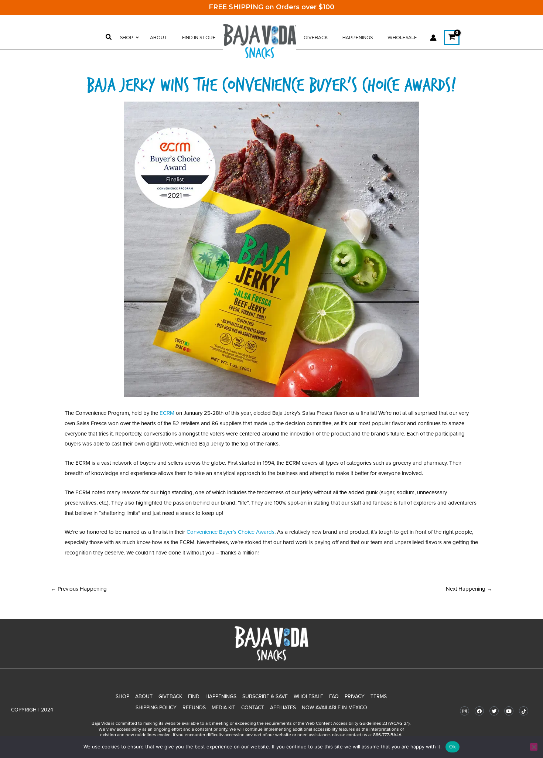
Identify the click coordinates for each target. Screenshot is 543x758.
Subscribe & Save (265, 696)
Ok (452, 747)
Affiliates (283, 707)
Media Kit (223, 707)
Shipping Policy (156, 707)
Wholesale (308, 696)
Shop (122, 696)
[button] (109, 38)
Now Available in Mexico (334, 707)
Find (193, 696)
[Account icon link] (433, 37)
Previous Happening (79, 589)
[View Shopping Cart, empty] (452, 37)
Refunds (194, 707)
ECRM (167, 413)
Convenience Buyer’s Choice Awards (230, 532)
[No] (533, 747)
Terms (378, 696)
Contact (252, 707)
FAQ (334, 696)
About (144, 696)
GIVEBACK (170, 696)
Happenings (220, 696)
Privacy (355, 696)
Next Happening (469, 589)
